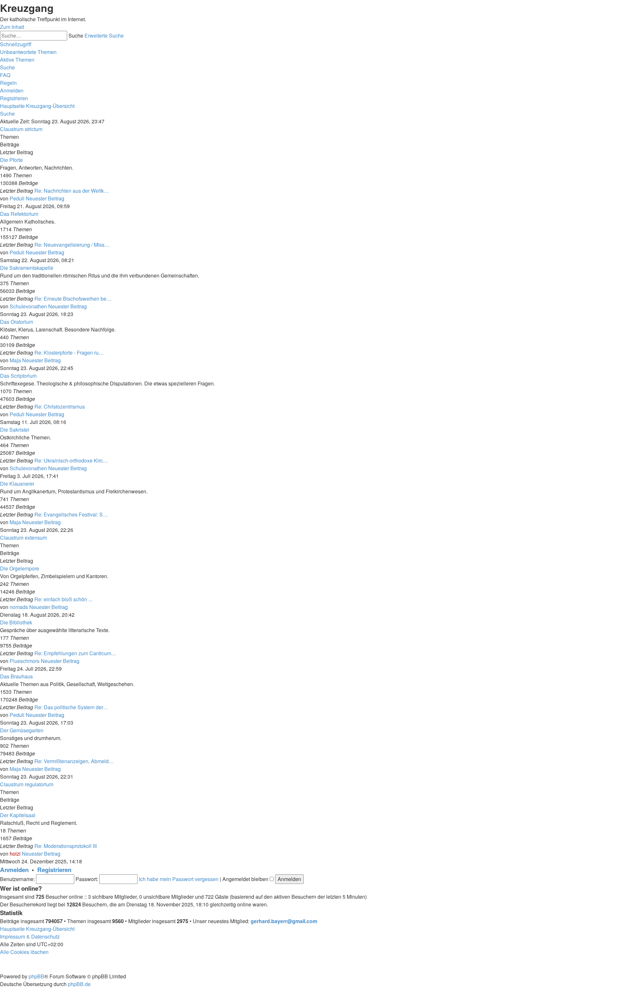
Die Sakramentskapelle (26, 267)
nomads (19, 607)
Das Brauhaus (16, 676)
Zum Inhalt (12, 27)
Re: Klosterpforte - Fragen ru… (69, 352)
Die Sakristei (14, 429)
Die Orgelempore (19, 568)
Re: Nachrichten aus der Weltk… (71, 190)
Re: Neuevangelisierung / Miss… (72, 244)
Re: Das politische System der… (71, 707)
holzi (15, 853)
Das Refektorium (19, 213)
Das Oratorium (16, 321)
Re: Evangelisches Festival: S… (71, 514)
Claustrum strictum (21, 129)
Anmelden (14, 869)
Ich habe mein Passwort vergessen (179, 879)
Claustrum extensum (23, 537)
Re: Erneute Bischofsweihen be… (73, 298)
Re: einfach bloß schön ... (63, 599)
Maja (15, 360)
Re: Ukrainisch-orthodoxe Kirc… (71, 460)
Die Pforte (11, 159)
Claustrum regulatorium (26, 784)
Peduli (17, 198)
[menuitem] (28, 52)
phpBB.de (79, 984)
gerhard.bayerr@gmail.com (284, 921)
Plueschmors (25, 661)
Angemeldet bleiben (246, 879)
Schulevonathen (28, 306)
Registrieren (54, 869)
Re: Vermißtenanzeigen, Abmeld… (74, 761)
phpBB (36, 976)
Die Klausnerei (17, 483)
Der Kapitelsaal (17, 815)
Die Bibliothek (16, 622)
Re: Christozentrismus (59, 406)
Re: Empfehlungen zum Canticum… (75, 653)
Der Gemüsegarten (21, 730)
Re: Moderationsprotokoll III (65, 846)
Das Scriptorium (18, 375)
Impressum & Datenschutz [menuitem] (30, 936)
